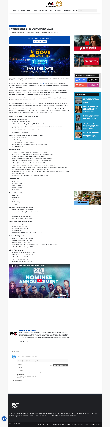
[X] (22, 341)
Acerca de (92, 424)
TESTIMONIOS (67, 10)
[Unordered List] (29, 361)
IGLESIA (23, 10)
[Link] (35, 361)
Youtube (42, 83)
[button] (87, 43)
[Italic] (21, 361)
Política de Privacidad (32, 373)
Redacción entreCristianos (18, 32)
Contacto (98, 424)
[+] (39, 360)
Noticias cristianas (17, 23)
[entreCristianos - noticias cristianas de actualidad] (55, 4)
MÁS (74, 10)
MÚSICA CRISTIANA (32, 10)
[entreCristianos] (15, 411)
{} (37, 360)
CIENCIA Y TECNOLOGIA (55, 10)
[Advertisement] (55, 17)
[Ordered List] (27, 361)
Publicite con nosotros (67, 424)
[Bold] (19, 361)
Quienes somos (57, 424)
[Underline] (23, 361)
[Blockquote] (31, 361)
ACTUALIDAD (16, 10)
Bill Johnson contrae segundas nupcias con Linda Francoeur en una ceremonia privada (91, 117)
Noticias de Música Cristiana (28, 23)
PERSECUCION (43, 10)
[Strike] (25, 361)
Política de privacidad (79, 424)
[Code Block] (33, 361)
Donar (87, 424)
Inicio (11, 23)
